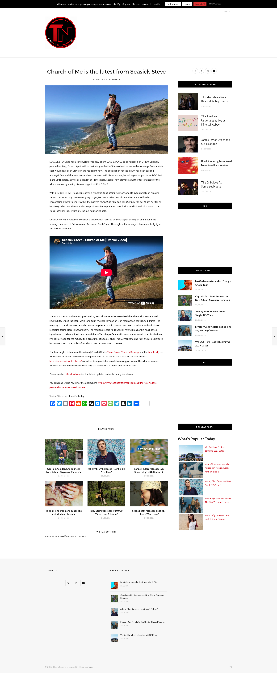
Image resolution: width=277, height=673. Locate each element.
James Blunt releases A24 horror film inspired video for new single (217, 468)
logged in (62, 536)
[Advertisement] (174, 24)
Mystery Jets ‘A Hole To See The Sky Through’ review (142, 622)
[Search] (220, 12)
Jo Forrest (115, 79)
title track (153, 352)
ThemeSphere (85, 667)
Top (230, 666)
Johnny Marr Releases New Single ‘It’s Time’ (139, 609)
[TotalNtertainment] (61, 33)
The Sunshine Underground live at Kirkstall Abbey (213, 120)
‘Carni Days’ (113, 352)
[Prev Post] (2, 336)
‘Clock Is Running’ (130, 352)
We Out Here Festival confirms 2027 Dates (138, 635)
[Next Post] (274, 336)
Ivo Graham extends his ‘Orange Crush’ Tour (139, 582)
